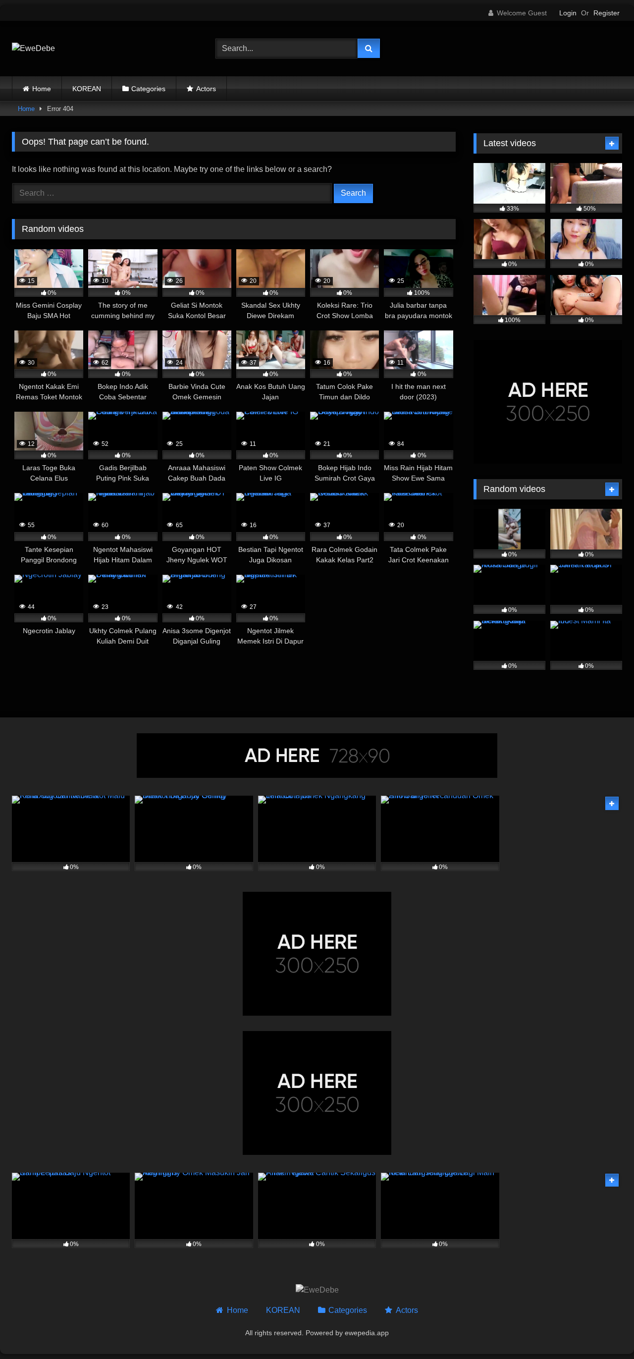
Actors (206, 89)
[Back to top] (603, 1329)
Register (606, 13)
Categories (148, 89)
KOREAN (86, 89)
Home (41, 89)
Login (568, 13)
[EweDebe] (33, 48)
